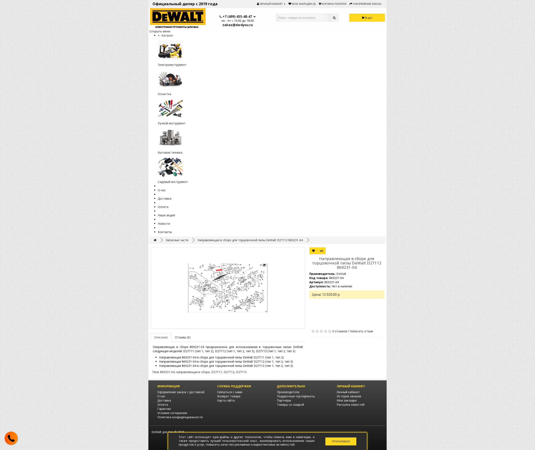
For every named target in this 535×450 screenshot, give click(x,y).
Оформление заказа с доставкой (180, 392)
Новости (164, 224)
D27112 (229, 372)
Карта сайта (226, 400)
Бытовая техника (170, 152)
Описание (161, 337)
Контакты (165, 232)
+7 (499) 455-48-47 (237, 16)
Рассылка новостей (350, 405)
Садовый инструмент (173, 182)
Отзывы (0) (183, 337)
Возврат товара (228, 396)
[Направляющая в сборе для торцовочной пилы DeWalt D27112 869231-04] (228, 288)
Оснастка (164, 94)
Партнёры (284, 400)
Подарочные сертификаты (296, 396)
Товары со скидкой (290, 405)
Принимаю (341, 441)
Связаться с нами (229, 392)
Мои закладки (347, 400)
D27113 (241, 372)
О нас (162, 190)
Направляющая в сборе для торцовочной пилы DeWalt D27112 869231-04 (250, 240)
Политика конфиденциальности (180, 417)
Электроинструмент (172, 65)
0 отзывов (339, 331)
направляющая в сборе (193, 372)
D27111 (216, 372)
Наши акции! (166, 215)
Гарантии (164, 409)
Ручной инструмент (172, 123)
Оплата (163, 207)
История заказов (349, 396)
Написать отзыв (361, 331)
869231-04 (167, 372)
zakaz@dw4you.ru (237, 25)
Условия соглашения (172, 413)
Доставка (164, 198)
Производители (288, 392)
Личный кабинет (348, 392)
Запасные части (177, 240)
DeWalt (341, 274)
